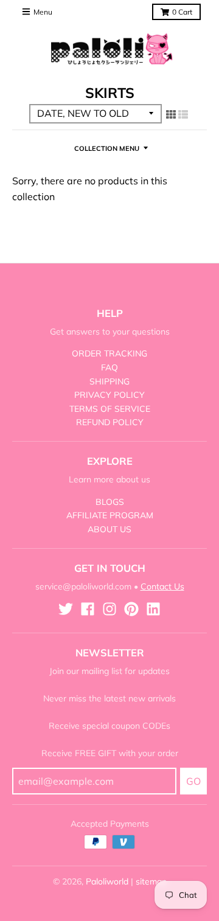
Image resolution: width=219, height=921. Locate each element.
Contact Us (162, 586)
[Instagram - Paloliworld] (109, 609)
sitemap (151, 881)
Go (193, 781)
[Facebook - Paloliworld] (87, 609)
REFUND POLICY (110, 422)
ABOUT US (109, 529)
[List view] (183, 114)
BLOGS (110, 501)
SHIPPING (109, 381)
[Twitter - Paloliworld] (65, 609)
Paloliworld (107, 881)
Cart (182, 11)
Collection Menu (106, 148)
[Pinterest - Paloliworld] (131, 609)
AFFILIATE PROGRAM (109, 515)
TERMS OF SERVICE (109, 408)
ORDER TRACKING (109, 353)
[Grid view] (171, 114)
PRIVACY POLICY (109, 394)
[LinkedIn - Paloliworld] (153, 609)
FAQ (109, 367)
